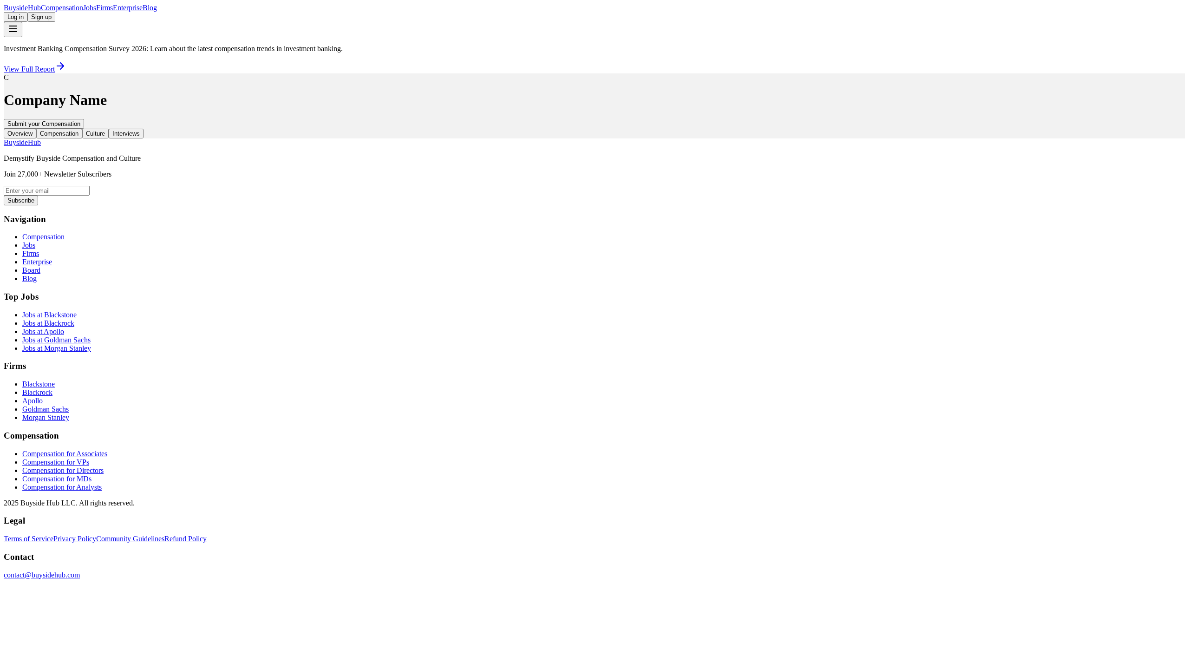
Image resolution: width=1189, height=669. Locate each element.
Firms (104, 8)
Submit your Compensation (43, 123)
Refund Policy (185, 539)
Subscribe (20, 200)
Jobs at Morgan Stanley (56, 348)
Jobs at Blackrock (48, 323)
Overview (20, 133)
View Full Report (29, 69)
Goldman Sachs (45, 409)
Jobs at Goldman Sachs (56, 340)
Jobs (89, 8)
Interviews (126, 133)
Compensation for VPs (55, 462)
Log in (15, 16)
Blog (150, 8)
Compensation (62, 8)
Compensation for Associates (64, 454)
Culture (95, 133)
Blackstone (38, 384)
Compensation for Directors (63, 470)
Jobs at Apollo (43, 331)
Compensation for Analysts (62, 487)
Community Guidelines (130, 539)
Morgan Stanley (45, 417)
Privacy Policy (74, 539)
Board (31, 270)
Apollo (32, 401)
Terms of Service (28, 539)
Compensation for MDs (56, 479)
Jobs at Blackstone (49, 315)
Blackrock (37, 392)
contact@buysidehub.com (42, 575)
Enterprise (128, 8)
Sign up (41, 16)
